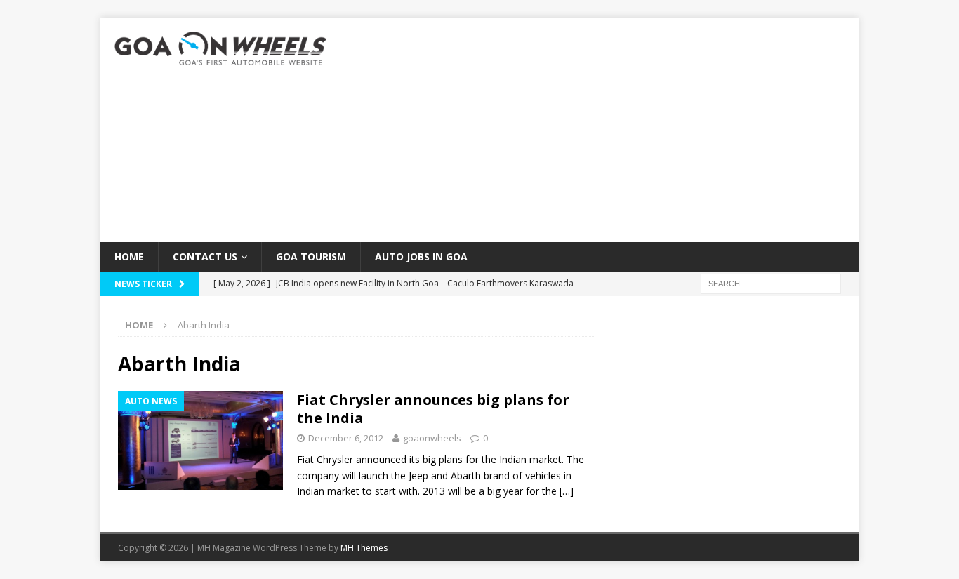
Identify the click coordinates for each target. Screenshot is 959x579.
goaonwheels (432, 438)
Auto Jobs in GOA (421, 256)
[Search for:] (771, 283)
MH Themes (364, 548)
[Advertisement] (602, 130)
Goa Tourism (311, 256)
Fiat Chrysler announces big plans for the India (433, 408)
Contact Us (205, 256)
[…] (567, 491)
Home (129, 256)
